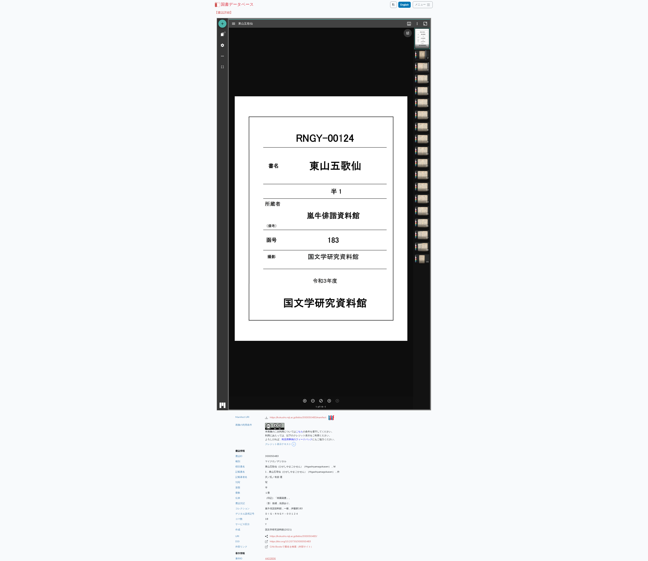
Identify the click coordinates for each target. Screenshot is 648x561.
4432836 (270, 558)
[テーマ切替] (393, 5)
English (404, 5)
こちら (299, 431)
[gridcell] (234, 4)
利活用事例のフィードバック (297, 439)
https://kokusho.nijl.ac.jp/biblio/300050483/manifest (298, 417)
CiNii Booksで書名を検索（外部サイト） (291, 546)
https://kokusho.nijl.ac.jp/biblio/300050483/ (293, 536)
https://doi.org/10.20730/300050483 (290, 541)
